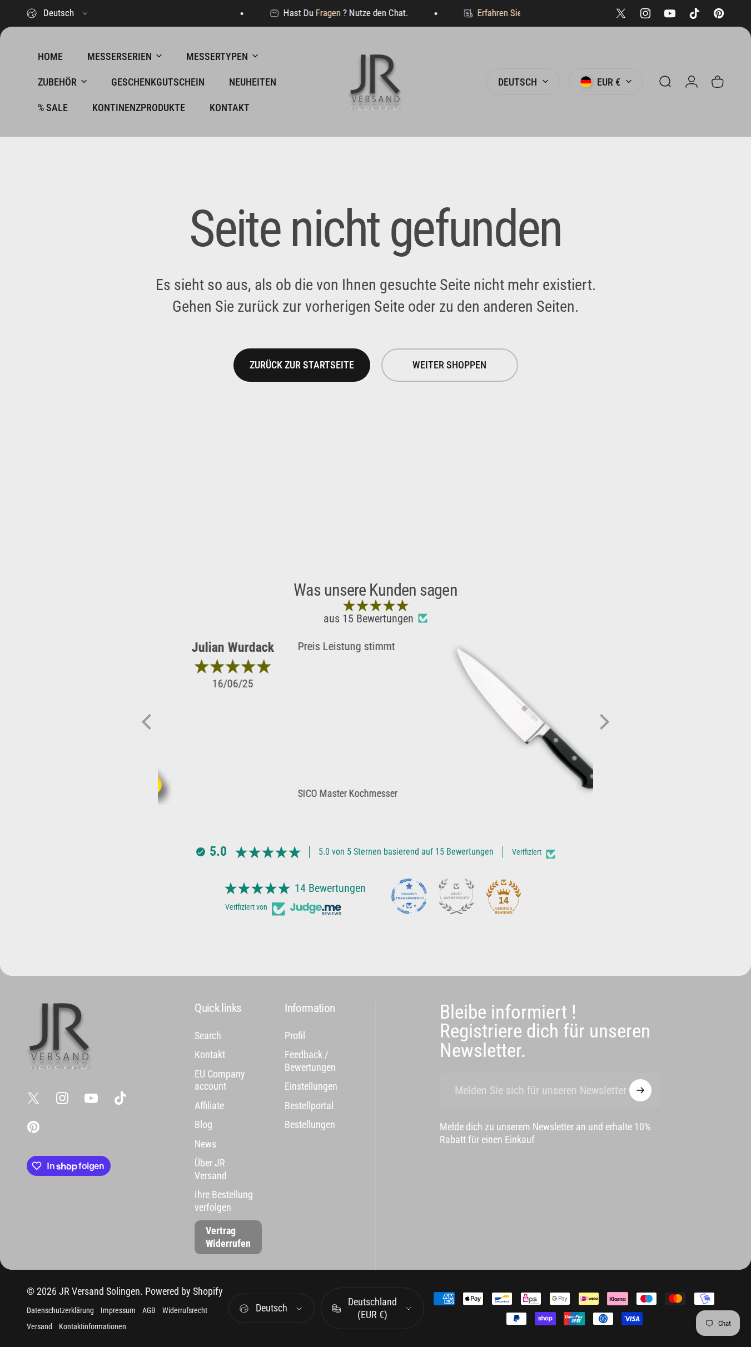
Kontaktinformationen (92, 1326)
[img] (375, 605)
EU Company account (220, 1080)
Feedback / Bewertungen (310, 1061)
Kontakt (210, 1054)
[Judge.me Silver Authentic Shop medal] (456, 896)
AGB (149, 1310)
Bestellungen (310, 1124)
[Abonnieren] (640, 1090)
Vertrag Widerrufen (228, 1237)
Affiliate (209, 1105)
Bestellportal (309, 1105)
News (205, 1144)
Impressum (118, 1310)
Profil (295, 1035)
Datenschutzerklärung (60, 1310)
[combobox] (58, 13)
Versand (39, 1326)
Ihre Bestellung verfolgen (224, 1201)
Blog (203, 1124)
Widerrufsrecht (184, 1310)
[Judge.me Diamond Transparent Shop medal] (409, 896)
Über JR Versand (211, 1169)
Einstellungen (311, 1086)
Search (208, 1035)
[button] (149, 722)
